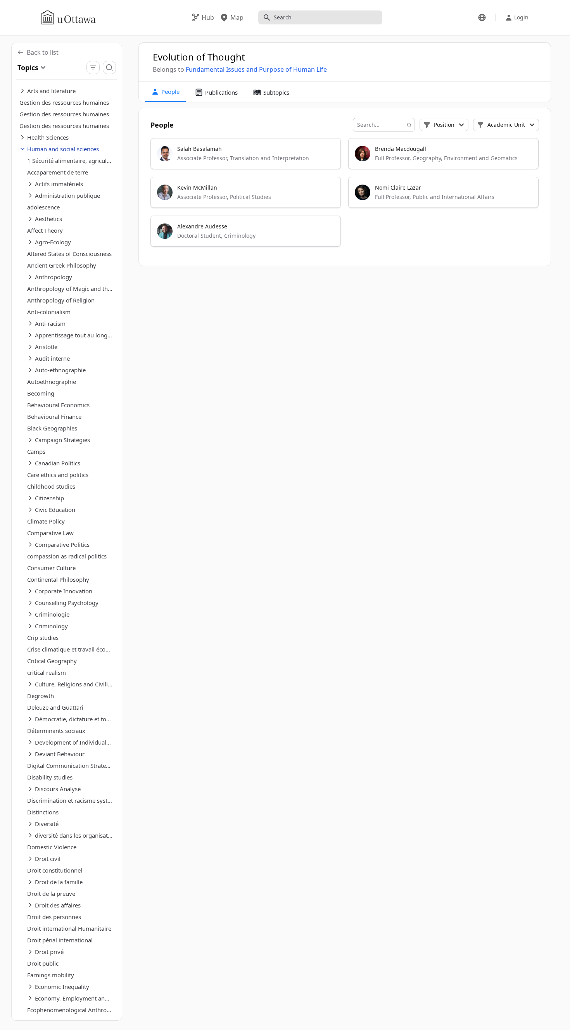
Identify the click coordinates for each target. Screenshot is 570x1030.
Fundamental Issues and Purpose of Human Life (256, 69)
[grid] (344, 196)
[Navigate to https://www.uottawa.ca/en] (68, 17)
